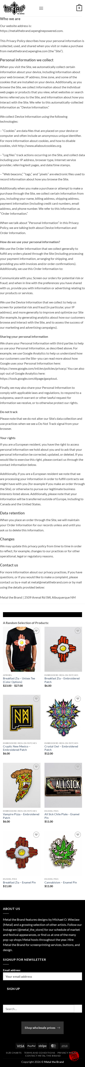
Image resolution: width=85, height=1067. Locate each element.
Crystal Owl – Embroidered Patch (61, 748)
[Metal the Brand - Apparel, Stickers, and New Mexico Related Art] (19, 8)
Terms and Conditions (39, 1052)
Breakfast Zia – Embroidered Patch (62, 680)
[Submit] (78, 1008)
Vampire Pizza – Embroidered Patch (21, 816)
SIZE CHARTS (14, 1052)
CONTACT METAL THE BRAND (43, 1055)
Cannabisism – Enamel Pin (60, 882)
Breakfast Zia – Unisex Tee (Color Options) (19, 680)
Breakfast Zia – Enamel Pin (19, 882)
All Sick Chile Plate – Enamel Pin (61, 816)
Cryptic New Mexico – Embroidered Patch (16, 748)
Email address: (12, 970)
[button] (41, 8)
